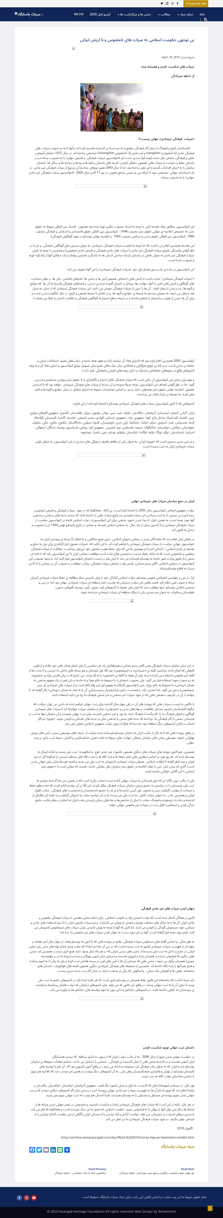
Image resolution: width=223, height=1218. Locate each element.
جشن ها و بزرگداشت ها (135, 14)
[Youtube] (34, 1198)
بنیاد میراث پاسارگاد (177, 1147)
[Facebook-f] (19, 1198)
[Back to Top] (210, 1208)
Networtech (167, 1211)
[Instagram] (26, 1198)
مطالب (165, 14)
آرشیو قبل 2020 (100, 14)
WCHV (78, 14)
